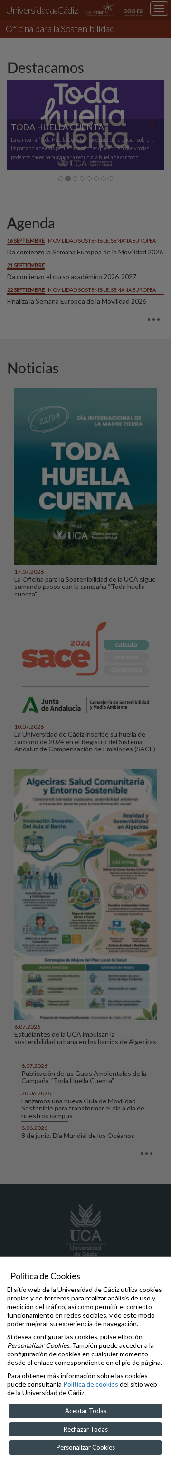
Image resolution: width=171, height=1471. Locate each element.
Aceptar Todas (85, 1411)
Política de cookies (90, 1384)
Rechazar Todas (86, 1429)
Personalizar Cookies (86, 1447)
